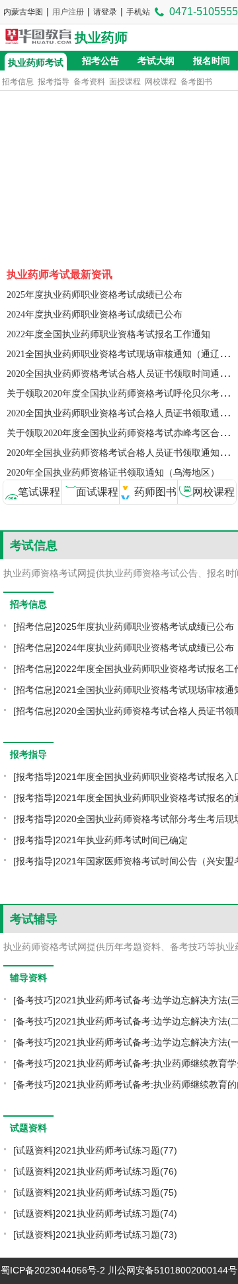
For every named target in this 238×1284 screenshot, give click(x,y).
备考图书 (196, 81)
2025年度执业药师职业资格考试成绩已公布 (94, 295)
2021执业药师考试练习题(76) (116, 1171)
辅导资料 (28, 977)
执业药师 (101, 37)
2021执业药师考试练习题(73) (116, 1234)
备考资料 (89, 81)
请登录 (105, 11)
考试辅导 (34, 919)
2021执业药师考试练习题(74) (116, 1213)
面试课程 (97, 491)
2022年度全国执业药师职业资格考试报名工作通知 (108, 334)
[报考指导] (34, 776)
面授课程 (125, 81)
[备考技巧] (34, 1000)
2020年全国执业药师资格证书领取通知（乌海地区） (113, 473)
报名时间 (211, 60)
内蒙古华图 (23, 11)
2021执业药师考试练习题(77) (116, 1150)
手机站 (138, 11)
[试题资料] (34, 1150)
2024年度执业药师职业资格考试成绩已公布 (94, 315)
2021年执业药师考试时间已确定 (122, 840)
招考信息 (18, 81)
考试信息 (34, 545)
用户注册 (68, 11)
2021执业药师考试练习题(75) (116, 1192)
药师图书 (155, 491)
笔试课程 (39, 491)
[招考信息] (34, 626)
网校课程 (161, 81)
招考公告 (100, 60)
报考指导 (53, 81)
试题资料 (28, 1128)
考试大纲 (156, 60)
